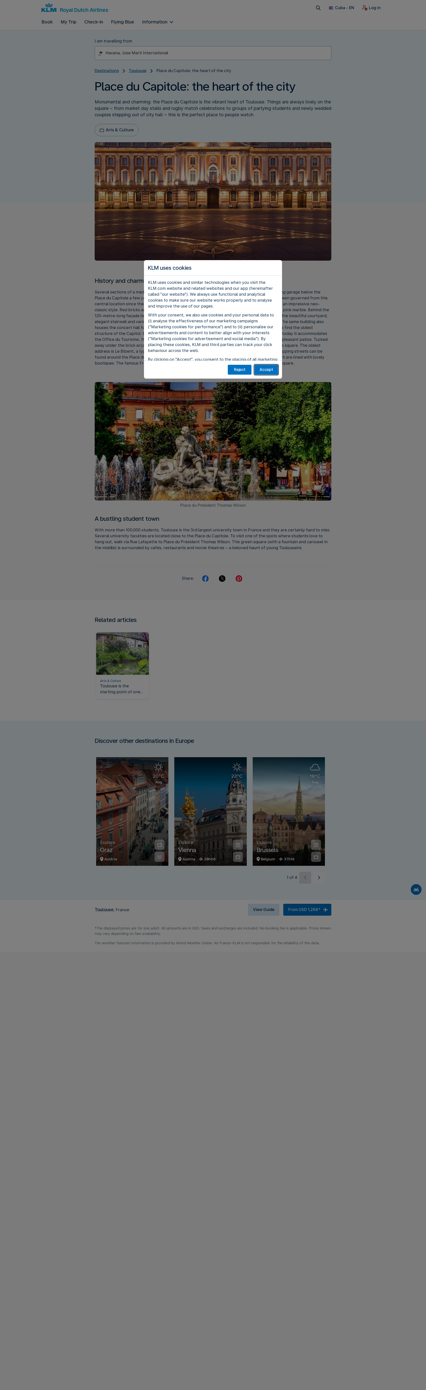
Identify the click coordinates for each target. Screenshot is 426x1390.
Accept (266, 369)
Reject (240, 369)
